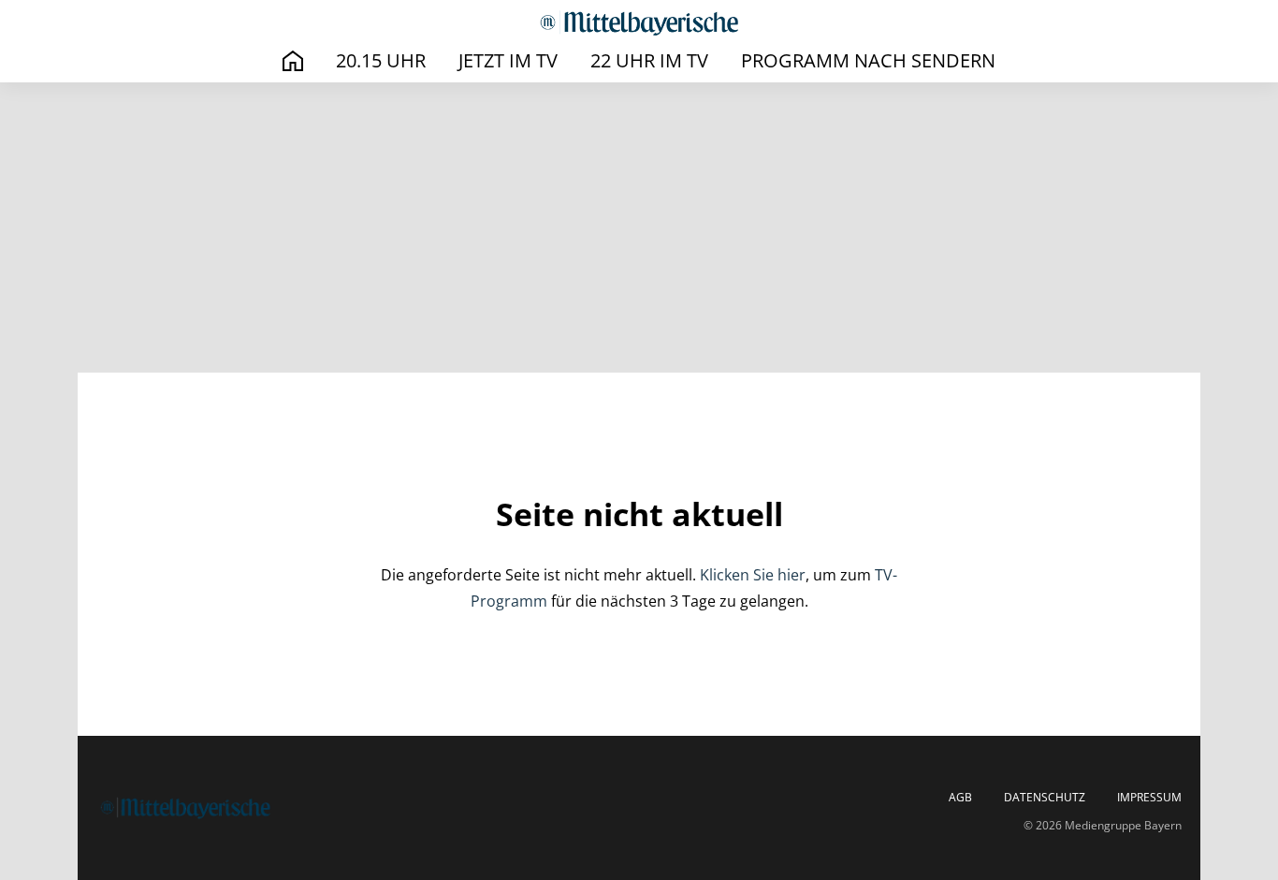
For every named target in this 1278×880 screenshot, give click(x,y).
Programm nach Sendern (868, 60)
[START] (293, 61)
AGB (960, 797)
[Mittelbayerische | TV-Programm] (639, 23)
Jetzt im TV (508, 60)
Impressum (1149, 797)
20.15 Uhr (381, 60)
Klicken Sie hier (753, 575)
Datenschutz (1044, 797)
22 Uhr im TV (649, 60)
